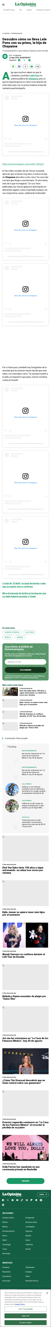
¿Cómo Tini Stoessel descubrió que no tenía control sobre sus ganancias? (23, 1081)
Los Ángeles (30, 1227)
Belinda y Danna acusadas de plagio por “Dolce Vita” (32, 726)
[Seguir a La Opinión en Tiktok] (22, 1200)
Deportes (29, 1231)
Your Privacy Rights (25, 1309)
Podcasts (5, 1267)
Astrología (6, 1253)
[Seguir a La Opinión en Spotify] (41, 1200)
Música (8, 637)
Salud (4, 1240)
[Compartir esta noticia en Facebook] (19, 66)
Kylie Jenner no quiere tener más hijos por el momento (34, 703)
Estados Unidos (8, 1218)
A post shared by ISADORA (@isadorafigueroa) (25, 152)
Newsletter (6, 1272)
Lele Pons (30, 632)
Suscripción (6, 1276)
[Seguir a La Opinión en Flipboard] (31, 1200)
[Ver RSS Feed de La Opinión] (3, 1204)
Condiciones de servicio (30, 677)
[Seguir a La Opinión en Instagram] (29, 60)
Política (25, 817)
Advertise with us (32, 1281)
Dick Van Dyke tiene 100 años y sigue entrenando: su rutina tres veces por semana (33, 693)
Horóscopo (6, 1281)
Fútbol (29, 10)
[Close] (47, 1293)
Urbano (20, 637)
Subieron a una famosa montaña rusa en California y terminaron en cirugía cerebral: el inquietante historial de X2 (34, 790)
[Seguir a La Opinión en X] (7, 1200)
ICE (20, 10)
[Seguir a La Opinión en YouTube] (17, 1200)
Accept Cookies (26, 1322)
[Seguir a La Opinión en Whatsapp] (36, 1200)
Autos (28, 1240)
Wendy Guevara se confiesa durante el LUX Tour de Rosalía (33, 715)
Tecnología (6, 1245)
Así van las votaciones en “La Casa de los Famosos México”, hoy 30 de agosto (33, 756)
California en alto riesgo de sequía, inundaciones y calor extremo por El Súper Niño (33, 805)
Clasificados (30, 1267)
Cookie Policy (20, 1304)
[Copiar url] (37, 66)
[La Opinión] (25, 4)
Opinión (28, 1236)
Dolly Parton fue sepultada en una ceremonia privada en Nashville (20, 1168)
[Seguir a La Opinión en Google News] (26, 1200)
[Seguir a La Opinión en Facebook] (19, 60)
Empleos (29, 1272)
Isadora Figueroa (12, 632)
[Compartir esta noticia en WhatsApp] (13, 66)
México (5, 1227)
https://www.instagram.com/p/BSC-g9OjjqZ (23, 164)
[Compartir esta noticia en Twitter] (25, 66)
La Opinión (6, 33)
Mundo (5, 1222)
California (26, 784)
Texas (4, 1249)
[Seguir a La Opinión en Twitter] (24, 60)
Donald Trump (9, 10)
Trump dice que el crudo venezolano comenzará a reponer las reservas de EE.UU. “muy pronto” (34, 823)
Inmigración (30, 1218)
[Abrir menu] (3, 4)
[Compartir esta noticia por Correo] (31, 66)
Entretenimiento (17, 33)
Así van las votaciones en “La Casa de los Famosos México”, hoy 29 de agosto (33, 772)
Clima (28, 1276)
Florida (28, 1249)
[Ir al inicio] (11, 1194)
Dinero (4, 1236)
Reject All (25, 1316)
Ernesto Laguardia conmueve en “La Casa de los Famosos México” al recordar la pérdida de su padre (25, 1125)
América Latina (31, 1222)
